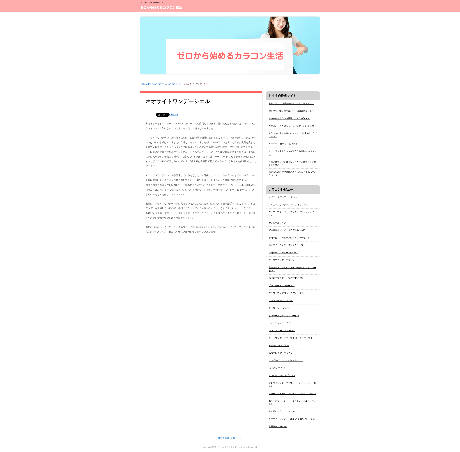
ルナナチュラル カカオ (280, 323)
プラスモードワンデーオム (282, 285)
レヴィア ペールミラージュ (282, 330)
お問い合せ (236, 438)
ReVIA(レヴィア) (277, 368)
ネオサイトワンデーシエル (282, 411)
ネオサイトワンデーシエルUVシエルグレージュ (292, 419)
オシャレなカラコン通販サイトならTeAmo (289, 118)
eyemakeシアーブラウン (281, 353)
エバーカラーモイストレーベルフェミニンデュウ (292, 393)
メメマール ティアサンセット (283, 197)
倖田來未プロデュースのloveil (283, 252)
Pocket (174, 114)
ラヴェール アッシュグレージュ (284, 315)
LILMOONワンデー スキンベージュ (286, 360)
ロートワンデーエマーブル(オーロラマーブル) (291, 338)
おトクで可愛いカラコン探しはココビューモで (291, 111)
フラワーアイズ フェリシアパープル (286, 293)
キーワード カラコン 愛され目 (283, 144)
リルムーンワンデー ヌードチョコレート (288, 205)
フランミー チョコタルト (281, 300)
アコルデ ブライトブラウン (282, 375)
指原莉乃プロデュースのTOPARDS (286, 278)
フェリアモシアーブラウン (282, 260)
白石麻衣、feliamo (278, 426)
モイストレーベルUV (279, 308)
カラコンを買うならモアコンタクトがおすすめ (291, 126)
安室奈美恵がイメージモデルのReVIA (287, 230)
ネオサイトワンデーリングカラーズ (286, 245)
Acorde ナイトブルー (279, 345)
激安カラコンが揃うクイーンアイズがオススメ (291, 103)
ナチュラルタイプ (277, 223)
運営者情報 (223, 438)
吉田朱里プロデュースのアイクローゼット (289, 237)
